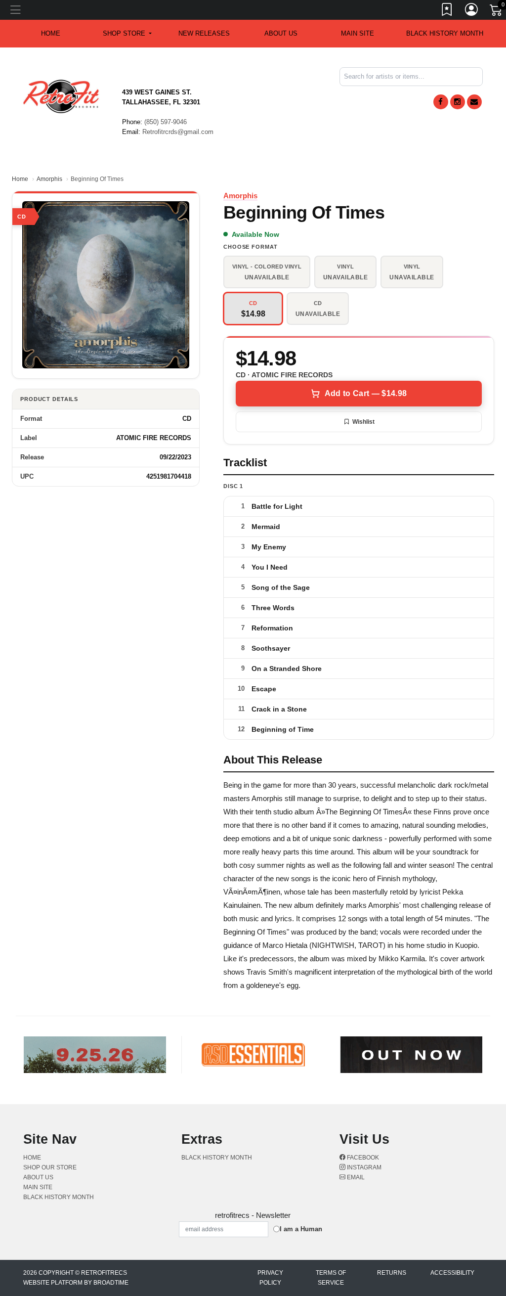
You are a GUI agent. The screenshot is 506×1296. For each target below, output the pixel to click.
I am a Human (301, 1229)
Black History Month (444, 33)
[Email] (474, 101)
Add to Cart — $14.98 (366, 393)
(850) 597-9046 (165, 122)
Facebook (362, 1157)
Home (20, 179)
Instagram (363, 1167)
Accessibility (452, 1272)
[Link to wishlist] (447, 11)
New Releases (204, 33)
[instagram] (457, 101)
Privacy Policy (270, 1277)
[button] (127, 34)
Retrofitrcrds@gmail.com (177, 131)
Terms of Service (331, 1277)
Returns (391, 1272)
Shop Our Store (50, 1167)
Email (355, 1177)
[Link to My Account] (472, 11)
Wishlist (363, 421)
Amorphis (49, 179)
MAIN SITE (357, 33)
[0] (496, 12)
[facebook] (440, 101)
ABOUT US (280, 33)
